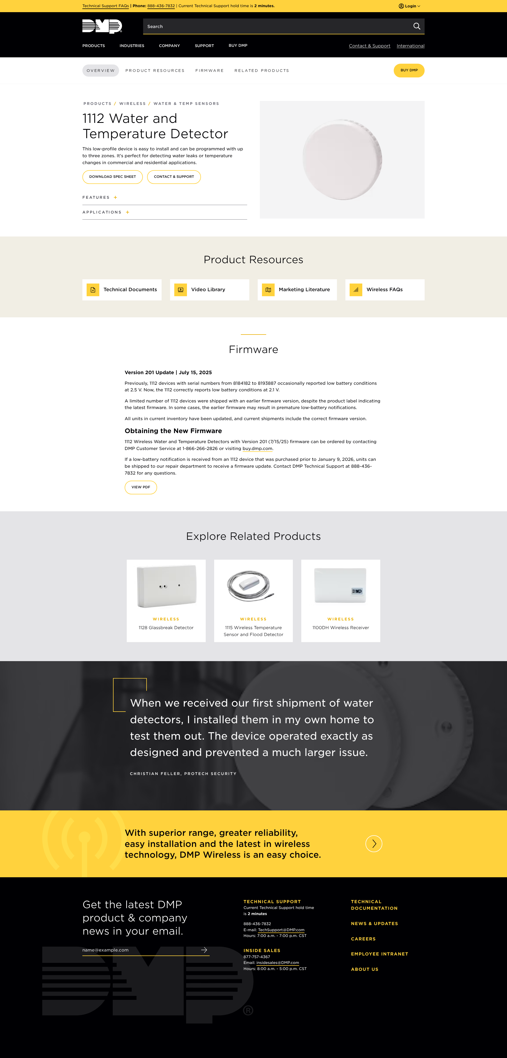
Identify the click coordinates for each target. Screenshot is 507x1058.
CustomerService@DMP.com (283, 1004)
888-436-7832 (161, 6)
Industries (132, 45)
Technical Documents (130, 290)
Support (204, 45)
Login (410, 6)
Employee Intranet (380, 954)
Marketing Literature (304, 290)
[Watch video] (373, 843)
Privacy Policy (363, 1016)
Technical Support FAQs (105, 6)
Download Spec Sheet (112, 177)
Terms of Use (390, 1016)
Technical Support (272, 901)
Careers (363, 938)
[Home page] (102, 26)
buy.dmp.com (258, 448)
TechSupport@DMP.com (281, 930)
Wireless (132, 104)
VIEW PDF (141, 487)
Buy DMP (238, 46)
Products (93, 45)
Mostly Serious (377, 1022)
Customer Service (270, 991)
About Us (365, 969)
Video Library (208, 290)
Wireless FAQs (385, 290)
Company (169, 45)
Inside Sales (261, 950)
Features (96, 197)
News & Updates (374, 923)
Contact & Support (370, 45)
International (411, 45)
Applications (102, 212)
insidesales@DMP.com (277, 963)
